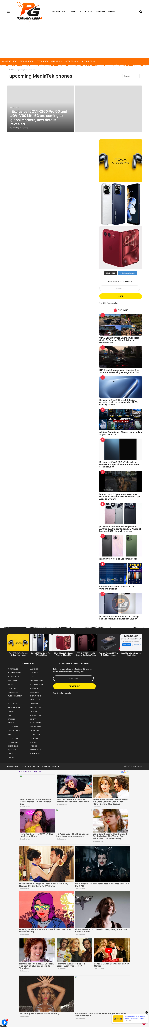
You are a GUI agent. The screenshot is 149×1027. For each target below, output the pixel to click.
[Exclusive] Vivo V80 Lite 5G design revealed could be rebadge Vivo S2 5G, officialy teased (118, 402)
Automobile (13, 692)
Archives (11, 684)
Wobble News (35, 750)
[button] (8, 11)
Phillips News (35, 707)
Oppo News (70, 61)
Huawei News (13, 742)
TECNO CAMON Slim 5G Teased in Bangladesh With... (86, 654)
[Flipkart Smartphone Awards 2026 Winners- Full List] (120, 573)
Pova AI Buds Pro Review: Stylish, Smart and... (18, 654)
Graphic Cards (14, 730)
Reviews (89, 11)
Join (121, 296)
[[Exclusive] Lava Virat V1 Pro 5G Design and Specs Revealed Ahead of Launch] (120, 603)
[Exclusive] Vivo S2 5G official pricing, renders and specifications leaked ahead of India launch (119, 464)
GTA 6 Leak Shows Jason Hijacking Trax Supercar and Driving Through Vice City (119, 371)
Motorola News (36, 684)
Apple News (57, 61)
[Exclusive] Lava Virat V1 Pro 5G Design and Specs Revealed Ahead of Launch (119, 617)
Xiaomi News (26, 61)
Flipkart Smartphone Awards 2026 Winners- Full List (116, 587)
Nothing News (88, 61)
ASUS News (12, 688)
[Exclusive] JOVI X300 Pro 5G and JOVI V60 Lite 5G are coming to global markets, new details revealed (38, 117)
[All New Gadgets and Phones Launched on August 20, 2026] (120, 419)
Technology (58, 11)
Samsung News (9, 61)
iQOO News (12, 750)
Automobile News (15, 696)
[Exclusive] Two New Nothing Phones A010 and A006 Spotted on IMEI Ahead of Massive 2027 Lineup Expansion (120, 528)
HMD (9, 734)
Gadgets (101, 11)
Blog (10, 700)
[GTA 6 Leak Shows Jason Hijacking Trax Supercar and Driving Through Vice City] (120, 357)
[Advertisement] (74, 40)
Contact (112, 11)
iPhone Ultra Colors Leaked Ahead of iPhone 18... (63, 654)
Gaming (72, 11)
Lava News (34, 673)
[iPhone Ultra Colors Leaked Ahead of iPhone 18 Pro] (120, 247)
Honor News (13, 738)
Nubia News (34, 692)
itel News (12, 754)
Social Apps (34, 730)
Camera (11, 711)
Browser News (14, 707)
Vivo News (42, 61)
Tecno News (34, 738)
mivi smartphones (37, 680)
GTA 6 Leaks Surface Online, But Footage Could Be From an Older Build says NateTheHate (120, 340)
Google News (13, 727)
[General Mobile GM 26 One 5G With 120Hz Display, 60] (120, 204)
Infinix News (13, 746)
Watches (33, 746)
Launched (34, 669)
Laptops (11, 757)
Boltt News (12, 704)
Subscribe (74, 686)
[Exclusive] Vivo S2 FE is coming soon (118, 559)
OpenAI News (35, 700)
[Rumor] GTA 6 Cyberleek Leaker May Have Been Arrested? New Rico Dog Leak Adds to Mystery (119, 496)
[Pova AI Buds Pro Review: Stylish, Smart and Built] (120, 160)
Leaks (32, 677)
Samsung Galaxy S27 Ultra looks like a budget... (108, 654)
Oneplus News (35, 696)
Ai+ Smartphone (14, 673)
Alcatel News (13, 677)
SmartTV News (35, 727)
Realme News (35, 715)
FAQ (80, 11)
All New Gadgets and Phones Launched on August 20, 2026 (120, 433)
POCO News (34, 711)
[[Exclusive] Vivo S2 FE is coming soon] (120, 545)
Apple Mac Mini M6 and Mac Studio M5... (131, 654)
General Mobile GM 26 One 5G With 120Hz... (41, 654)
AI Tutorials (13, 669)
